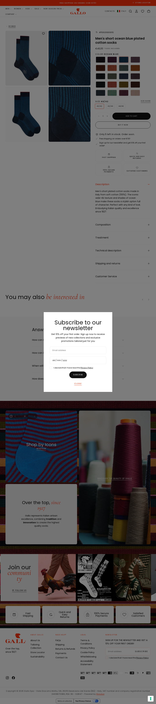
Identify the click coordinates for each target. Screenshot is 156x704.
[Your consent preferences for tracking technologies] (151, 699)
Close (78, 383)
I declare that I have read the (73, 368)
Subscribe (78, 375)
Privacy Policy (87, 367)
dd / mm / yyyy (59, 360)
